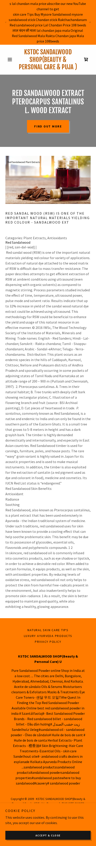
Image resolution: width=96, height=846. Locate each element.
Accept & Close (48, 835)
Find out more (48, 126)
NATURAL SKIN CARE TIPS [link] (48, 630)
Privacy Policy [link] (48, 642)
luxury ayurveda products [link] (48, 636)
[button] (11, 59)
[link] (48, 59)
